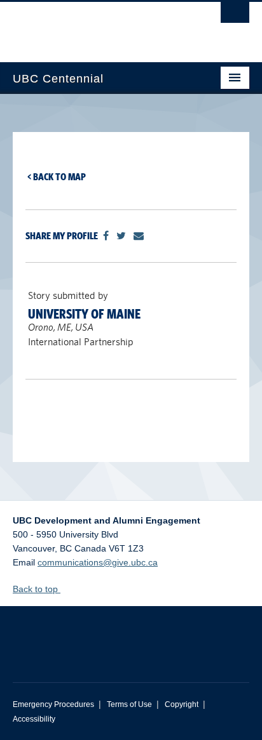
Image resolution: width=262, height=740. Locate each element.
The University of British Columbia (95, 26)
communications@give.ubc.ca (98, 562)
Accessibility (34, 719)
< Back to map (56, 177)
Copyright (181, 704)
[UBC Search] (235, 16)
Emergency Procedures (53, 704)
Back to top (36, 589)
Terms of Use (129, 704)
